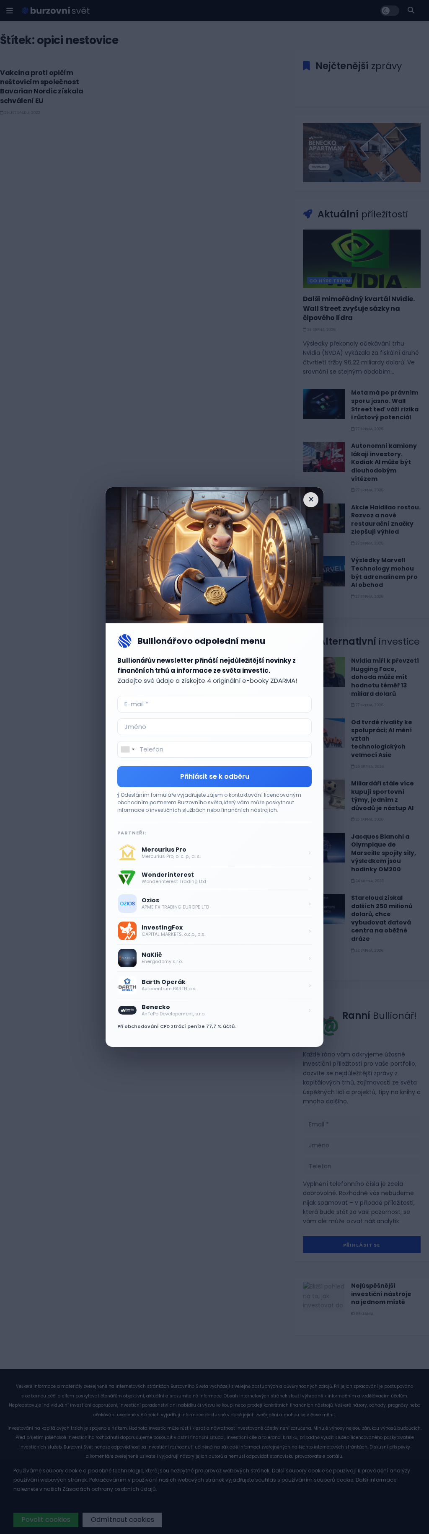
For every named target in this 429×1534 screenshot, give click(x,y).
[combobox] (127, 749)
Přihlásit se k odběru (214, 776)
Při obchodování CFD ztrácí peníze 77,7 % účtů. (176, 1026)
